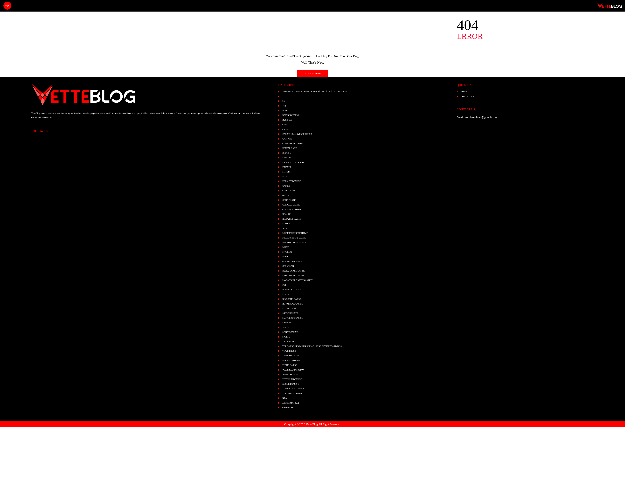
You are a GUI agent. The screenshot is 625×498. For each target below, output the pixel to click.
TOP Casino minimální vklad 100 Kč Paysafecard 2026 (312, 346)
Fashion (286, 157)
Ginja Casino (289, 190)
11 (283, 96)
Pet (284, 285)
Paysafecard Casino (293, 271)
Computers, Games (292, 143)
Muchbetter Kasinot (294, 242)
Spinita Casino (290, 332)
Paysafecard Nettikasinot (297, 280)
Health (286, 214)
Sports (286, 337)
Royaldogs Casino (292, 304)
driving (286, 153)
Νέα (284, 398)
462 (284, 106)
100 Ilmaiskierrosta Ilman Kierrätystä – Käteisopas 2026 (314, 91)
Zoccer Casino (290, 384)
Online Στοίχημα (292, 261)
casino (286, 129)
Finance (286, 167)
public (286, 294)
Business (287, 120)
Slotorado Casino (292, 318)
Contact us (467, 96)
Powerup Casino (291, 289)
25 (283, 101)
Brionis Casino (290, 115)
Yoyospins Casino (292, 379)
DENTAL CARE (289, 148)
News (285, 256)
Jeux (284, 228)
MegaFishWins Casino (294, 238)
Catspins (287, 139)
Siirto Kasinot (290, 313)
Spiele (285, 327)
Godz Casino (289, 200)
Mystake (287, 252)
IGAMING (287, 223)
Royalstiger (289, 308)
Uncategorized (291, 360)
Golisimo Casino (291, 209)
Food (285, 176)
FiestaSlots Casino (293, 162)
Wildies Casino (290, 374)
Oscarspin (288, 266)
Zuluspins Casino (292, 393)
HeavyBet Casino (291, 219)
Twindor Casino (291, 355)
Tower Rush (289, 351)
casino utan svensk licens (297, 134)
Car (284, 124)
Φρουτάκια (288, 407)
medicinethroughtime (295, 233)
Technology (289, 341)
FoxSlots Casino (291, 181)
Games (286, 186)
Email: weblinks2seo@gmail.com (477, 117)
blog (285, 110)
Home (464, 91)
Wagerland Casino (293, 370)
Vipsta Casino (289, 365)
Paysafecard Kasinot (294, 275)
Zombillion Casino (293, 388)
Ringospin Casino (291, 299)
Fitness (286, 172)
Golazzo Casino (291, 205)
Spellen (286, 322)
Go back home (312, 73)
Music (285, 247)
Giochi (286, 195)
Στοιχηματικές (290, 403)
